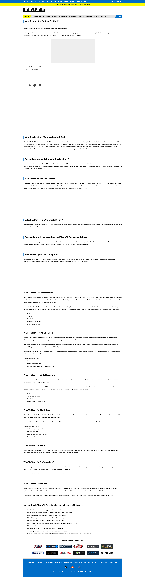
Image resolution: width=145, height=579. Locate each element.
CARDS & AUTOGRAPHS (81, 1)
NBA (32, 1)
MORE (50, 1)
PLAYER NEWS (46, 16)
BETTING (60, 1)
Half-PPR (31, 69)
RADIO (119, 16)
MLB (28, 1)
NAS (43, 1)
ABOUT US (87, 562)
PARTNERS (71, 1)
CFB (47, 1)
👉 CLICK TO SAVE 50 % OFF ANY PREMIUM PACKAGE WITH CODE (72, 4)
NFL (25, 1)
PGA (39, 1)
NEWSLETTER (58, 562)
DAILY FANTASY (63, 16)
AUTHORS (94, 562)
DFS (55, 1)
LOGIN (111, 1)
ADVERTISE (39, 562)
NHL (36, 1)
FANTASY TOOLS (73, 16)
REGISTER (118, 1)
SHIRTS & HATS (68, 562)
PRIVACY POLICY (104, 562)
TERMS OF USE (113, 562)
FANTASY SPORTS (36, 16)
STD (36, 69)
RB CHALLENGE (78, 562)
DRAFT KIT (96, 16)
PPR (26, 69)
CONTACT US (31, 562)
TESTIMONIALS (49, 562)
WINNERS (66, 1)
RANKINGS (81, 16)
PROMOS (103, 16)
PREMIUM (26, 16)
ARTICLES (54, 16)
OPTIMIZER (89, 16)
